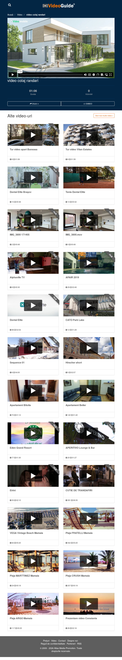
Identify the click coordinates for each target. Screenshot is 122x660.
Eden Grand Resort (21, 447)
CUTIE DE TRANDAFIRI (79, 490)
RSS (79, 643)
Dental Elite (16, 320)
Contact (62, 640)
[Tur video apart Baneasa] (33, 135)
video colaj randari (35, 14)
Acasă (10, 14)
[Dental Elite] (33, 305)
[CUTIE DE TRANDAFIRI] (88, 476)
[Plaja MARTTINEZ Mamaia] (33, 561)
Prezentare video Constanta (81, 618)
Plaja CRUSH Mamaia (78, 575)
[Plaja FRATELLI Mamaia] (88, 518)
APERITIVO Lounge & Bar (80, 447)
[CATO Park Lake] (88, 305)
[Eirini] (33, 476)
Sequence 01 (17, 362)
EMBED (88, 103)
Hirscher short (74, 362)
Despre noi (72, 640)
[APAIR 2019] (88, 263)
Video (19, 14)
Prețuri (46, 640)
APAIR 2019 (72, 277)
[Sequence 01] (33, 348)
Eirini (13, 490)
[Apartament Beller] (88, 391)
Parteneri (71, 643)
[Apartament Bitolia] (33, 391)
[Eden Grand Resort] (33, 433)
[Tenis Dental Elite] (88, 177)
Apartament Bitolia (20, 405)
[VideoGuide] (59, 5)
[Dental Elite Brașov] (33, 177)
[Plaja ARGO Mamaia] (33, 604)
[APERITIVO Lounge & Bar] (88, 433)
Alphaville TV (17, 277)
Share (34, 103)
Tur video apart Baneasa (23, 149)
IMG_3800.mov (74, 234)
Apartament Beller (76, 405)
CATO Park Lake (75, 320)
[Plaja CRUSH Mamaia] (88, 561)
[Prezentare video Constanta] (88, 604)
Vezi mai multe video (103, 115)
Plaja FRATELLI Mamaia (79, 533)
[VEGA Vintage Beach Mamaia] (33, 518)
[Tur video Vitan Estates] (88, 135)
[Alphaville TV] (33, 263)
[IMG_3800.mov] (88, 220)
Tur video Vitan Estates (79, 149)
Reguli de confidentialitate (53, 643)
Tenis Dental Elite (75, 192)
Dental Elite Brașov (20, 192)
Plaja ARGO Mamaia (21, 618)
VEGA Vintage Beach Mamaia (26, 533)
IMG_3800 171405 (19, 234)
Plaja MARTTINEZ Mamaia (24, 575)
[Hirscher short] (88, 348)
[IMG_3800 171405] (33, 220)
